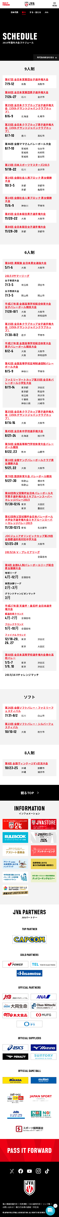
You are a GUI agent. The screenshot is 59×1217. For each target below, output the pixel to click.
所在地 (36, 1207)
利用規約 (23, 1204)
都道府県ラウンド (14, 613)
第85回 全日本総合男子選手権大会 (25, 214)
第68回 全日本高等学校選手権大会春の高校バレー (29, 656)
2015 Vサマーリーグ (17, 276)
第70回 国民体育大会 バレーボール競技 (28, 476)
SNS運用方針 (35, 1204)
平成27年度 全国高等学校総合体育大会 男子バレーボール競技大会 (28, 344)
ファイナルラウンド (15, 634)
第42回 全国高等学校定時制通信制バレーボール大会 (29, 365)
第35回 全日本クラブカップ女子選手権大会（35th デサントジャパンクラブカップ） (29, 108)
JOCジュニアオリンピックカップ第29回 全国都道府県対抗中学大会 (29, 537)
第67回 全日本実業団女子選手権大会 (26, 79)
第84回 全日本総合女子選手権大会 (25, 227)
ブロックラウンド (14, 624)
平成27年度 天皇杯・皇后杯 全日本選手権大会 (28, 607)
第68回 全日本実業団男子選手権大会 (26, 92)
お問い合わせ (8, 1207)
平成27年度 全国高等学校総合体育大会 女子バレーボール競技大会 (28, 305)
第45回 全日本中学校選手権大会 (24, 431)
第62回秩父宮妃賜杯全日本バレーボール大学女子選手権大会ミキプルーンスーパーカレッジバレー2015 (29, 520)
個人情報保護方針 (10, 1204)
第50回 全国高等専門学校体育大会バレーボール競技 (29, 445)
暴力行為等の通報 (23, 1207)
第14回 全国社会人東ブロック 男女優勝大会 (28, 199)
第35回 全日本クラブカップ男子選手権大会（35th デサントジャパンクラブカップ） (29, 128)
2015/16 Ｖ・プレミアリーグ (22, 552)
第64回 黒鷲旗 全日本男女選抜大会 (25, 263)
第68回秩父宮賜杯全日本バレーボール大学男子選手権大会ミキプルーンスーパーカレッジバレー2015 (29, 496)
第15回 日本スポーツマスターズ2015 (27, 165)
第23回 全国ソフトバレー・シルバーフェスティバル (29, 725)
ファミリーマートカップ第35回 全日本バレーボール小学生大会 (29, 381)
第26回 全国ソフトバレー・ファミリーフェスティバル (29, 709)
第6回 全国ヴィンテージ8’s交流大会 (26, 763)
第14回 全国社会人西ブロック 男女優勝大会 (28, 179)
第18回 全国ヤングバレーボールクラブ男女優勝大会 (29, 461)
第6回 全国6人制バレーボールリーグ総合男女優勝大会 (29, 566)
